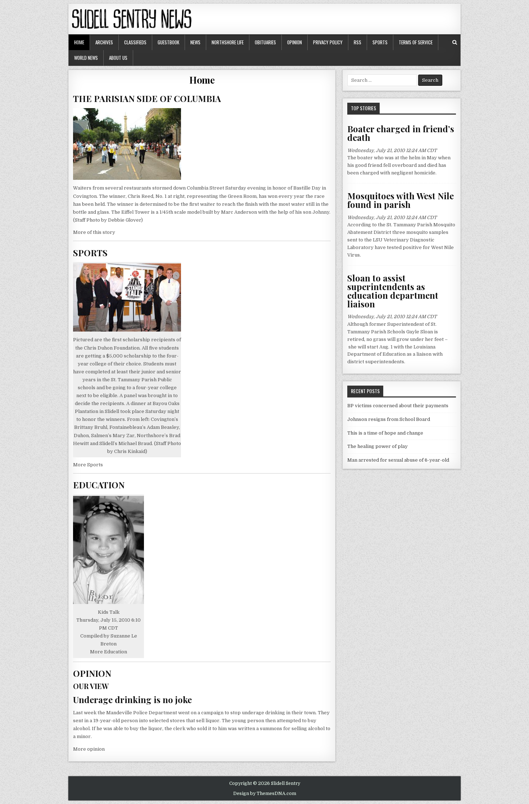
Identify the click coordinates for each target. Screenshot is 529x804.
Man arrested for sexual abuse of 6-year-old (398, 460)
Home (79, 42)
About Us (118, 57)
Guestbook (168, 42)
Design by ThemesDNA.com (264, 793)
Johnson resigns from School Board (388, 419)
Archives (104, 42)
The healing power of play (377, 446)
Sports (380, 42)
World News (86, 57)
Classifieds (135, 42)
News (195, 42)
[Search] (454, 42)
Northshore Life (228, 42)
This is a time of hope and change (385, 433)
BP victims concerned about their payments (397, 405)
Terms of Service (416, 42)
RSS (357, 42)
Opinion (294, 42)
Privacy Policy (328, 42)
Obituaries (265, 42)
